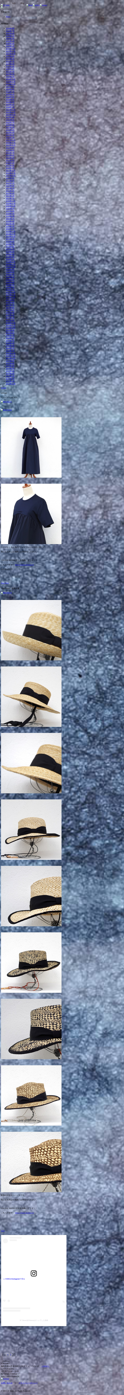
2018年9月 (10, 270)
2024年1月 (10, 107)
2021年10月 (11, 176)
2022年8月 (10, 150)
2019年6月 (10, 247)
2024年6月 (10, 94)
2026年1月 (10, 46)
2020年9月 (10, 209)
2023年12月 (11, 110)
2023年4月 (10, 130)
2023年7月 (10, 122)
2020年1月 (10, 229)
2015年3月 (10, 376)
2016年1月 (10, 351)
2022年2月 (10, 165)
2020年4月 (10, 221)
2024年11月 (11, 82)
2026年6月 (10, 34)
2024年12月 (11, 79)
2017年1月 (10, 320)
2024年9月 (10, 87)
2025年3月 (10, 72)
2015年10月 (11, 358)
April (3, 1231)
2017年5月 (10, 310)
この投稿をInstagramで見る (14, 1279)
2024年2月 (10, 105)
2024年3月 (10, 102)
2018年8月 (10, 272)
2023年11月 (11, 112)
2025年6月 (10, 64)
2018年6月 (10, 277)
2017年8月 (10, 303)
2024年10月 (11, 84)
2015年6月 (10, 369)
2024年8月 (10, 89)
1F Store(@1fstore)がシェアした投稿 (34, 1320)
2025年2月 (10, 74)
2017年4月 (10, 313)
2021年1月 (10, 198)
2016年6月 (10, 338)
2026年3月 (10, 41)
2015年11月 (11, 356)
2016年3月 (10, 346)
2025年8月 (10, 59)
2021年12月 (11, 171)
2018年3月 (10, 285)
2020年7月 (10, 214)
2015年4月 (10, 374)
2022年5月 (10, 158)
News (8, 17)
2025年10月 (11, 54)
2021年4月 (10, 191)
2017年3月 (10, 315)
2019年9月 (10, 239)
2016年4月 (10, 343)
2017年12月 (11, 292)
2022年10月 (11, 145)
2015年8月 (10, 363)
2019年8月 (10, 242)
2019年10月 (11, 237)
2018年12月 (11, 262)
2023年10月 (11, 115)
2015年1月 (10, 381)
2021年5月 (10, 188)
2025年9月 (10, 56)
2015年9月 (10, 361)
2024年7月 (10, 92)
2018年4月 (10, 282)
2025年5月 (10, 67)
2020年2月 (10, 226)
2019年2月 (10, 257)
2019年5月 (10, 249)
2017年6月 (10, 308)
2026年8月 (10, 28)
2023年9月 (10, 117)
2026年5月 (10, 36)
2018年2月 (10, 287)
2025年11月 (11, 51)
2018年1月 (10, 290)
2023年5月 (10, 127)
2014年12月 (11, 384)
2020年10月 (11, 206)
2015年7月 (10, 366)
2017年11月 (11, 295)
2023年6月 (10, 125)
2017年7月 (10, 305)
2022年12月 (11, 140)
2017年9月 (10, 300)
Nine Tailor (5, 583)
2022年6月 (10, 155)
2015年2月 (10, 379)
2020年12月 (11, 201)
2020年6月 (10, 216)
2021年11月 (11, 173)
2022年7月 (10, 153)
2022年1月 (10, 168)
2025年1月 (10, 77)
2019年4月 (10, 252)
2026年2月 (10, 44)
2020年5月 (10, 219)
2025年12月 (11, 49)
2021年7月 (10, 183)
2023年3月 (10, 132)
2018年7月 (10, 275)
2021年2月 (10, 196)
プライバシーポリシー (28, 1383)
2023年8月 (10, 120)
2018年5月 (10, 280)
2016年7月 (10, 336)
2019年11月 (11, 234)
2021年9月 (10, 178)
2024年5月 (10, 97)
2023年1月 (10, 138)
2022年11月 (11, 143)
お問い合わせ (7, 1383)
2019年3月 (10, 254)
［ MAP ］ (45, 1366)
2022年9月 (10, 148)
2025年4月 (10, 69)
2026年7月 (10, 31)
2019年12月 (11, 231)
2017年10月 (11, 297)
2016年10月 (11, 328)
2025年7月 (10, 61)
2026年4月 (10, 39)
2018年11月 (11, 264)
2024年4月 (10, 100)
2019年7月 (10, 244)
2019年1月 (10, 259)
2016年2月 (10, 348)
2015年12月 (11, 353)
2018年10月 (11, 267)
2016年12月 (11, 323)
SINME (3, 388)
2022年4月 (10, 160)
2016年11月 (11, 325)
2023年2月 (10, 135)
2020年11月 (11, 204)
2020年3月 (10, 224)
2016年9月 (10, 330)
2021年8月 (10, 181)
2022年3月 (10, 163)
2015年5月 (10, 371)
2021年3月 (10, 193)
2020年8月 (10, 211)
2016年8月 (10, 333)
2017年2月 (10, 318)
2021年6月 (10, 186)
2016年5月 (10, 341)
